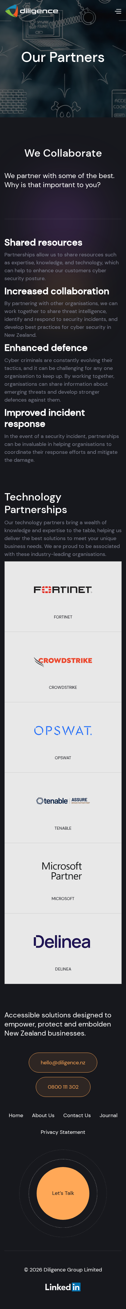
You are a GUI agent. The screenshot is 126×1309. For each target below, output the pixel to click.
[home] (31, 11)
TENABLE (63, 828)
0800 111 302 (63, 1086)
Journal (109, 1115)
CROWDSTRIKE (63, 687)
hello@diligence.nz (63, 1062)
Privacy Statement (63, 1132)
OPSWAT (63, 757)
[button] (118, 11)
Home (16, 1115)
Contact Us (77, 1115)
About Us (43, 1115)
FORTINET (63, 617)
